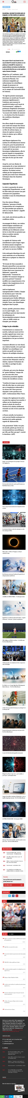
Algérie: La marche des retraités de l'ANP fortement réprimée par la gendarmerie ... (15, 940)
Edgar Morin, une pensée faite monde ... (14, 947)
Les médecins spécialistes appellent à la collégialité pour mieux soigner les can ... (15, 970)
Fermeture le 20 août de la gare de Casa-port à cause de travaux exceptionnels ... (14, 994)
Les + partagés (11, 934)
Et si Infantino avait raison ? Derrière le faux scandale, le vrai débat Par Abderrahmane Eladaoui (13, 920)
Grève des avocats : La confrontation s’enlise (14, 865)
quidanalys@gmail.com (9, 1043)
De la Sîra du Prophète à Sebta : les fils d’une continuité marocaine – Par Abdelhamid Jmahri (15, 1053)
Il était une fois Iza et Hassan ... (14, 1010)
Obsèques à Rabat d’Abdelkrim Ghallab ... (14, 978)
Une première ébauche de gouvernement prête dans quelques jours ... (15, 955)
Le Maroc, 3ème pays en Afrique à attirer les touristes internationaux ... (14, 1002)
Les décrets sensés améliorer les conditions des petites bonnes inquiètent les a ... (15, 986)
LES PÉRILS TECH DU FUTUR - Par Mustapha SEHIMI (12, 819)
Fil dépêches (5, 1047)
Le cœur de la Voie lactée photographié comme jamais (13, 753)
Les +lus (4, 934)
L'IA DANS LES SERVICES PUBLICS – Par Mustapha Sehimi (14, 596)
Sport (4, 901)
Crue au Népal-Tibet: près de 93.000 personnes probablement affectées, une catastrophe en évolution (15, 1071)
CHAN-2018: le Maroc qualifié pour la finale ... (14, 963)
